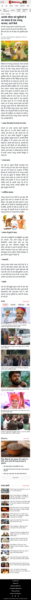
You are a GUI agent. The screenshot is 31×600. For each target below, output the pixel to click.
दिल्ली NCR (21, 305)
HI (3, 2)
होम (2, 6)
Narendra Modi (25, 10)
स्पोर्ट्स (16, 6)
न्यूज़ (6, 6)
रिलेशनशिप (8, 14)
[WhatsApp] (18, 596)
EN (1, 2)
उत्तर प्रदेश (13, 305)
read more (15, 477)
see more (26, 438)
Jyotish (13, 10)
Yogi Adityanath (6, 10)
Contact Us (15, 580)
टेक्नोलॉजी (22, 6)
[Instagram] (15, 596)
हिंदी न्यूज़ (3, 14)
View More (26, 301)
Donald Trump (19, 10)
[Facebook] (12, 596)
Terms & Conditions (15, 593)
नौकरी (28, 6)
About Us (15, 583)
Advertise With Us (15, 586)
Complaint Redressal (15, 588)
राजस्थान (5, 305)
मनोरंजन (11, 6)
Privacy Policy (16, 591)
